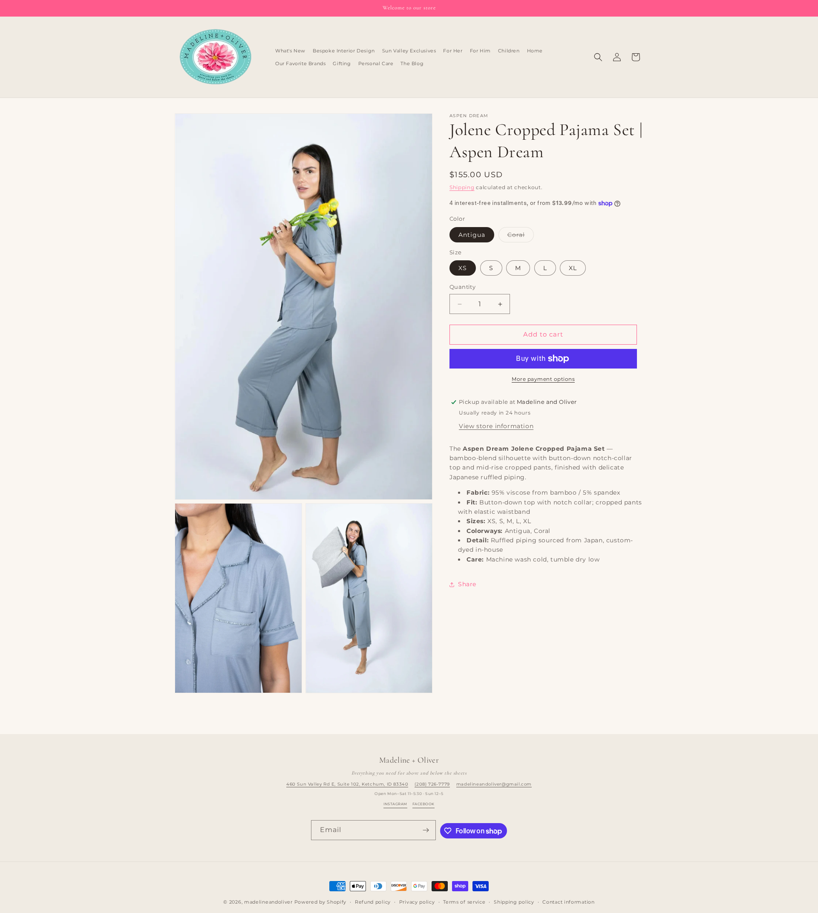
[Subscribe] (426, 830)
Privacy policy (417, 902)
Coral (520, 236)
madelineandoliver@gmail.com (494, 784)
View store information (496, 426)
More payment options (543, 379)
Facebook (423, 804)
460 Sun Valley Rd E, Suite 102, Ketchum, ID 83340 (347, 784)
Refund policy (373, 902)
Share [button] (467, 584)
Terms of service (464, 902)
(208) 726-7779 (432, 784)
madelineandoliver (268, 902)
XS (462, 268)
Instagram (395, 804)
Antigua (471, 235)
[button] (598, 57)
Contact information (568, 902)
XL (573, 268)
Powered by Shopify (320, 902)
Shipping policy (514, 902)
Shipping (462, 187)
